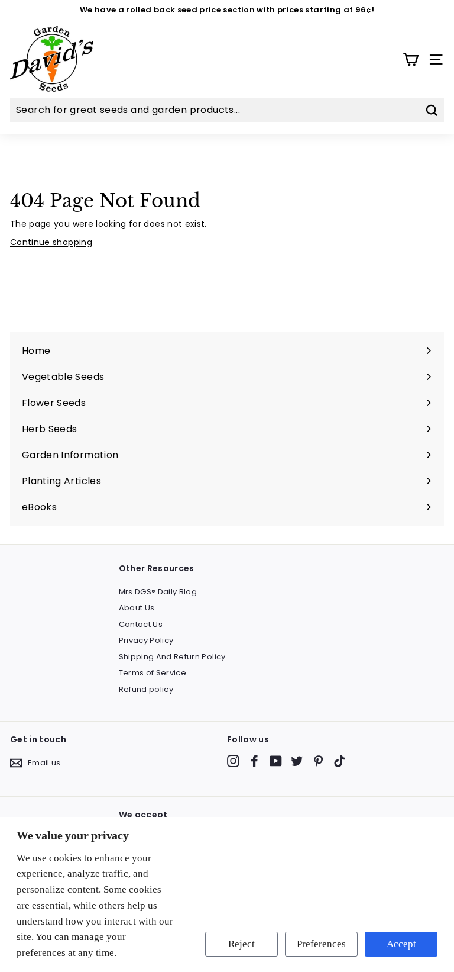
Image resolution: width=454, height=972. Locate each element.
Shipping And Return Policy (172, 656)
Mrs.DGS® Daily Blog (158, 591)
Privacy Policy (146, 640)
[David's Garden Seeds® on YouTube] (276, 761)
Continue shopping (51, 242)
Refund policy (146, 689)
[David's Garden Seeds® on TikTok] (339, 761)
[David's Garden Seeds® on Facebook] (254, 761)
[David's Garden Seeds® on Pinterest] (318, 761)
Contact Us (141, 624)
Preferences (321, 944)
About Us (137, 607)
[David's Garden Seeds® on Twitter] (297, 761)
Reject (241, 944)
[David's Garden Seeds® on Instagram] (233, 761)
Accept (401, 944)
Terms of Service (153, 672)
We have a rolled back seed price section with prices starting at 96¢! (227, 9)
